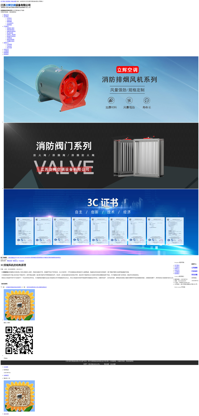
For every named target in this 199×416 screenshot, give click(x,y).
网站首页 (6, 15)
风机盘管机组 (10, 39)
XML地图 (113, 364)
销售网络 (9, 21)
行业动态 (9, 46)
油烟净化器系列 (11, 31)
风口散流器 (10, 33)
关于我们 (3, 1)
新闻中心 (6, 42)
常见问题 (9, 47)
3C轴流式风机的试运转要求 (13, 287)
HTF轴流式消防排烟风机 (49, 257)
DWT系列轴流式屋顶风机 (35, 257)
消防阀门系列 (10, 28)
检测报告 (9, 24)
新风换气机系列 (11, 36)
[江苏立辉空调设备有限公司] (15, 9)
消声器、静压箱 (11, 34)
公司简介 (9, 18)
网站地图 (13, 1)
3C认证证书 (10, 23)
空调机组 (9, 38)
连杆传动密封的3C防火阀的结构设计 (37, 287)
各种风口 (58, 257)
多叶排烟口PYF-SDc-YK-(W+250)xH (18, 257)
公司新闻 (9, 44)
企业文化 (9, 19)
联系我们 (8, 1)
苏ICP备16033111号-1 (94, 364)
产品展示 (6, 26)
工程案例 (6, 51)
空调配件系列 (10, 41)
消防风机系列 (10, 29)
